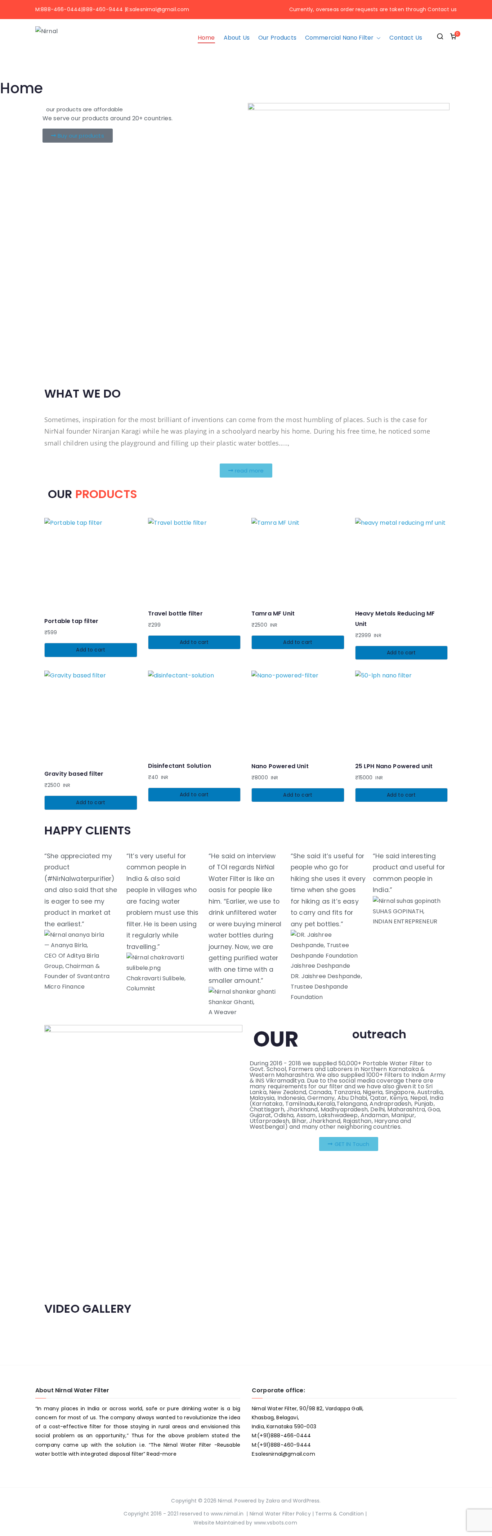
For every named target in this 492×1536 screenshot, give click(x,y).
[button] (377, 38)
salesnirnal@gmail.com (159, 9)
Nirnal (225, 1500)
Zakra (273, 1500)
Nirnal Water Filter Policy (280, 1513)
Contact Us (405, 37)
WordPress (306, 1500)
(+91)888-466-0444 (284, 1435)
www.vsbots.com (275, 1522)
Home (206, 37)
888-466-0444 (61, 9)
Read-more (161, 1453)
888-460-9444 (102, 9)
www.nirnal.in (227, 1513)
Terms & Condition (340, 1513)
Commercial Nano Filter (339, 37)
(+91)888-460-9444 (284, 1444)
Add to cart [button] (90, 649)
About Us (237, 37)
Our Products (277, 37)
